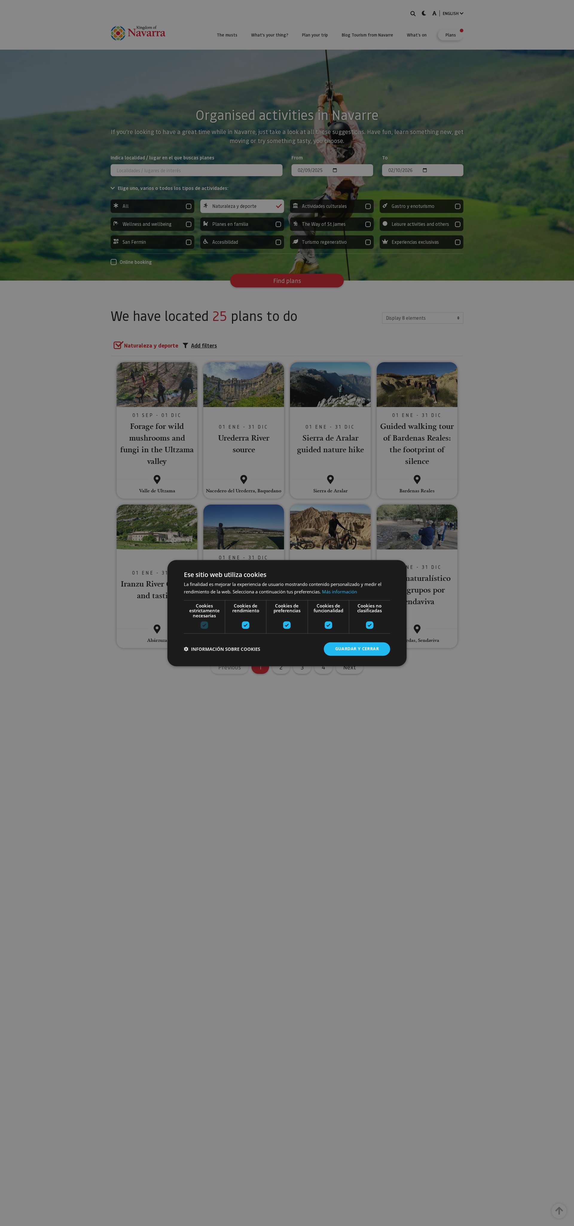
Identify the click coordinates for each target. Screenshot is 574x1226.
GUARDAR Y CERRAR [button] (357, 648)
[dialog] (287, 613)
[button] (222, 649)
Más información (339, 592)
